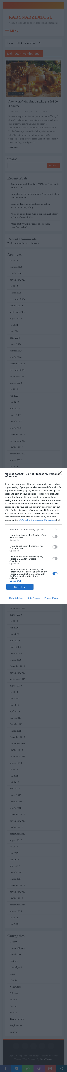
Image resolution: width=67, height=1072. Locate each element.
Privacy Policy (51, 598)
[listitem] (33, 529)
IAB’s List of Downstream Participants (37, 520)
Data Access (33, 598)
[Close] (61, 474)
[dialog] (33, 536)
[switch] (55, 536)
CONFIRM (20, 587)
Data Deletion (16, 598)
